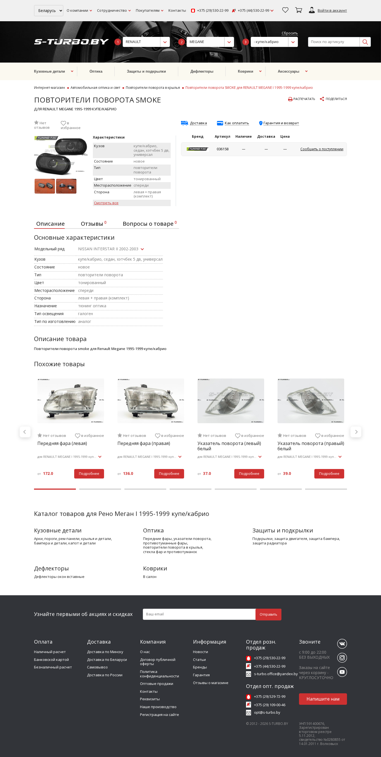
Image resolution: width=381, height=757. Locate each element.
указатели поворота (192, 539)
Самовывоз (97, 667)
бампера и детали (50, 543)
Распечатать (304, 99)
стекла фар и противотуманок (170, 552)
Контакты (177, 10)
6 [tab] (281, 489)
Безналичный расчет (53, 667)
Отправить (268, 614)
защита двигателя (290, 539)
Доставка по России (104, 674)
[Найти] (365, 42)
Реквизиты (150, 698)
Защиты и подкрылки (282, 530)
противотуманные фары (165, 543)
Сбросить (290, 33)
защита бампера (324, 539)
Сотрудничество (112, 10)
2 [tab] (100, 489)
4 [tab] (190, 489)
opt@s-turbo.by (267, 712)
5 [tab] (236, 489)
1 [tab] (55, 489)
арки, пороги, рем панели (56, 539)
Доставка (198, 123)
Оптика (153, 530)
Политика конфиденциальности (159, 674)
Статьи (199, 659)
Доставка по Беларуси (107, 659)
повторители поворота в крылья (172, 547)
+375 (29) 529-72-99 (269, 696)
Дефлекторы (51, 568)
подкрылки (262, 539)
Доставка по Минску (105, 651)
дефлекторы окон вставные (59, 577)
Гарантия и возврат (281, 122)
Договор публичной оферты (157, 661)
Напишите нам (323, 699)
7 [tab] (326, 489)
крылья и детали (96, 539)
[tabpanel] (71, 431)
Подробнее (89, 473)
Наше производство (158, 706)
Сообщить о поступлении (321, 149)
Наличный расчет (50, 651)
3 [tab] (145, 489)
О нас (145, 651)
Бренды (200, 667)
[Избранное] (285, 10)
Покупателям (148, 10)
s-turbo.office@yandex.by (276, 673)
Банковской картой (51, 659)
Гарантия (201, 674)
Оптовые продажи (156, 683)
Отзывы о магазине (210, 682)
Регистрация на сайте (159, 714)
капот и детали (82, 543)
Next (355, 431)
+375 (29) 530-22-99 (212, 10)
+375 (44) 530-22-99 (253, 10)
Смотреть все (106, 203)
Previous (25, 431)
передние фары (157, 539)
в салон (149, 577)
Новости (200, 651)
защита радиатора (269, 543)
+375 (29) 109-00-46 (269, 704)
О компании (77, 10)
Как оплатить (237, 123)
